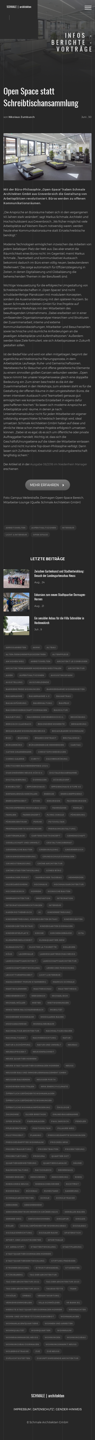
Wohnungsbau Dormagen (22, 1344)
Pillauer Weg (65, 1128)
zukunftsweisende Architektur (57, 1358)
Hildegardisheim (16, 884)
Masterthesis (67, 988)
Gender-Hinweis (69, 1409)
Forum (37, 821)
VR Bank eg (73, 1302)
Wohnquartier (40, 1330)
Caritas (76, 745)
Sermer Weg (13, 1218)
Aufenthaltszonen (43, 527)
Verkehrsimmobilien (19, 1302)
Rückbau (31, 1191)
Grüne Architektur (49, 863)
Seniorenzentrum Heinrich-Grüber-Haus (32, 1211)
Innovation (43, 898)
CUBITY (35, 758)
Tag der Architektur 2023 (62, 1281)
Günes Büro (53, 870)
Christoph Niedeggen (52, 752)
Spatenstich (72, 1232)
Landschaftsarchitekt (21, 961)
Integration (65, 898)
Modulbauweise (16, 1024)
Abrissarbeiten (16, 647)
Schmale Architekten (20, 1198)
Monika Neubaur (43, 1024)
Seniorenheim (33, 1205)
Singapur (62, 1218)
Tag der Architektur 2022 (22, 1281)
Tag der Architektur (43, 1274)
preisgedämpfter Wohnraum (25, 1142)
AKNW (36, 647)
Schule (44, 1198)
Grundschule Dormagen (58, 856)
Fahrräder (59, 807)
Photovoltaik (42, 1128)
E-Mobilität (13, 786)
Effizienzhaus (36, 786)
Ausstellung (14, 682)
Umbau (26, 1295)
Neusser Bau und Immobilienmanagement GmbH (36, 1072)
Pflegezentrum (16, 1128)
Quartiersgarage (55, 1163)
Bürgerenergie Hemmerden (46, 745)
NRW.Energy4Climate (54, 1086)
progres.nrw (59, 1142)
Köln (9, 954)
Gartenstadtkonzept (45, 835)
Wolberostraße (17, 1351)
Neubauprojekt (16, 1051)
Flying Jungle (55, 814)
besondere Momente (51, 724)
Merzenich (38, 995)
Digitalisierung (16, 779)
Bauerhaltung (42, 703)
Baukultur (61, 710)
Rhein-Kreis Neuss (17, 1184)
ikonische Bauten (59, 891)
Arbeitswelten (15, 527)
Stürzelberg (14, 1274)
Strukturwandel (47, 1267)
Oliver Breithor (35, 1114)
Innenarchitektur (17, 898)
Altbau (51, 647)
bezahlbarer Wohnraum (67, 731)
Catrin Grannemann (18, 752)
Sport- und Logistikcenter (23, 1240)
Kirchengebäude (61, 933)
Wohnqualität (15, 1330)
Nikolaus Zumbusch (22, 117)
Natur (67, 1037)
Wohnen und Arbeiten (59, 1323)
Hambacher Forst (17, 877)
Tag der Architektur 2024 (22, 1288)
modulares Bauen (52, 1017)
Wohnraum (64, 1330)
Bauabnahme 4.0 (39, 696)
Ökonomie (12, 1114)
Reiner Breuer (15, 1177)
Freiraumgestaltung (62, 828)
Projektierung (75, 1149)
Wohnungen (52, 1337)
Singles (80, 1218)
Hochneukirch (15, 891)
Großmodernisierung (21, 856)
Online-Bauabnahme (65, 1114)
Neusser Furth (46, 1079)
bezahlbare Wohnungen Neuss (25, 731)
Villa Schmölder (49, 1302)
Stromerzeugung (17, 1267)
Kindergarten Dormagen (56, 926)
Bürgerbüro (14, 745)
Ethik (36, 800)
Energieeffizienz (71, 794)
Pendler (80, 1121)
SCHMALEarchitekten (19, 6)
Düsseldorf (61, 779)
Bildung (23, 738)
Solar (10, 1225)
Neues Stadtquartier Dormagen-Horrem (32, 1065)
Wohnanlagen (70, 1316)
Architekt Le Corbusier (72, 661)
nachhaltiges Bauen (59, 1030)
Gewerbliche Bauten (19, 849)
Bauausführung (16, 703)
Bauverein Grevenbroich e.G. (45, 717)
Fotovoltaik (56, 821)
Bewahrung (78, 724)
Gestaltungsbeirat (59, 842)
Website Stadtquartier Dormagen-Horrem (34, 1309)
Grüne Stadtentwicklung (22, 870)
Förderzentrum (16, 821)
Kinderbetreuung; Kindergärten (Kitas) (31, 919)
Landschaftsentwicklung (23, 968)
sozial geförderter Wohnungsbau (43, 1225)
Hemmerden (75, 877)
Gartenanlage (15, 835)
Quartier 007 (60, 1156)
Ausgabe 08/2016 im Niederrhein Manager (58, 464)
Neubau (72, 1044)
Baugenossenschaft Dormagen (26, 710)
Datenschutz (43, 1409)
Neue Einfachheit (43, 1051)
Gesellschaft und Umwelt (23, 842)
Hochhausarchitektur (69, 884)
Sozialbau (79, 1225)
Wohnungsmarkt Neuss (61, 1344)
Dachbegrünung (57, 758)
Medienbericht (15, 995)
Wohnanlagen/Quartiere (22, 1323)
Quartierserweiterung (21, 1163)
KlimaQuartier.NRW (52, 940)
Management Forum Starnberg (26, 981)
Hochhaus (40, 884)
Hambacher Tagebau (49, 877)
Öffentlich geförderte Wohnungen (29, 1100)
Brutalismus (71, 738)
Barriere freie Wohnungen (23, 689)
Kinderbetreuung (59, 912)
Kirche (39, 933)
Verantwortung (48, 1295)
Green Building (48, 849)
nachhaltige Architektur (22, 1030)
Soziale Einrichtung (19, 1232)
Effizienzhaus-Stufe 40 (66, 786)
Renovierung (60, 1177)
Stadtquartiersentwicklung (25, 1260)
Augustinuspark (62, 675)
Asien (9, 675)
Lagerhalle (26, 954)
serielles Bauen (75, 1211)
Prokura (39, 1156)
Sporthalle (55, 1240)
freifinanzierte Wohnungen (24, 828)
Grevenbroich (74, 849)
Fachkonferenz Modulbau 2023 (26, 807)
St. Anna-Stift (15, 1247)
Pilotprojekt (15, 1135)
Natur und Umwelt (49, 1044)
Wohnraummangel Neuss (22, 1337)
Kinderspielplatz (17, 933)
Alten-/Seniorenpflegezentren (26, 654)
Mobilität (56, 1009)
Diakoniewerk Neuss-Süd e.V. (24, 772)
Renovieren (37, 1177)
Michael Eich (60, 995)
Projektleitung (16, 1156)
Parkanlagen (36, 1121)
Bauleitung (13, 717)
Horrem (36, 891)
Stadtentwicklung (43, 1247)
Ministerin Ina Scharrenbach (24, 1009)
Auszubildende (39, 682)
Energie (49, 794)
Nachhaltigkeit (16, 1037)
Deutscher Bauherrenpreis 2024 (27, 765)
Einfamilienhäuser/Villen (21, 794)
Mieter (36, 1002)
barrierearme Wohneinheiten (66, 689)
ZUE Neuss (53, 1351)
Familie (77, 807)
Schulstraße (65, 1198)
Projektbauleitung (18, 1149)
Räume (77, 1163)
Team (73, 1288)
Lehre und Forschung (60, 968)
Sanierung (72, 1191)
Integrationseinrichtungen (24, 905)
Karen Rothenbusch (19, 912)
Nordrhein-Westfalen (20, 1086)
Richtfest (72, 1184)
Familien (11, 814)
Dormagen (40, 779)
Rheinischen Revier (47, 1184)
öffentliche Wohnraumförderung (28, 1107)
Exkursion (53, 800)
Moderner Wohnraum (20, 1017)
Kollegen (69, 947)
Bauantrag (63, 696)
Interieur (68, 527)
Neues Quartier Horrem (21, 1058)
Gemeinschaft (76, 835)
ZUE (37, 1351)
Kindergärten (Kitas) (19, 926)
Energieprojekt (16, 800)
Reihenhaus (65, 1170)
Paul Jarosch (60, 1121)
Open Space (40, 534)
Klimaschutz (14, 947)
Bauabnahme (14, 696)
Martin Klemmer (16, 988)
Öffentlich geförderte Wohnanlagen (30, 1093)
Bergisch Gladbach (18, 724)
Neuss (70, 1065)
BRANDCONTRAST (45, 738)
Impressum (22, 1409)
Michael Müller (15, 1002)
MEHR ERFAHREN (44, 485)
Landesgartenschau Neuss (57, 954)
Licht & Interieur (16, 534)
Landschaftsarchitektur (60, 961)
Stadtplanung (72, 1247)
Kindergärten (73, 919)
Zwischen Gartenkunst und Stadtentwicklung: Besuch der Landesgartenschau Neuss (59, 573)
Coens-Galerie (15, 758)
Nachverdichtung (44, 1037)
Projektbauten (48, 1149)
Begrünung (78, 717)
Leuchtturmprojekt (19, 975)
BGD (8, 738)
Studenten (72, 1267)
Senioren (12, 1205)
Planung (35, 1135)
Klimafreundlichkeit (19, 940)
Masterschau (42, 988)
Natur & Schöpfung (18, 1044)
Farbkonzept (31, 814)
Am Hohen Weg (15, 661)
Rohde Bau (12, 1191)
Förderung (78, 814)
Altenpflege (60, 654)
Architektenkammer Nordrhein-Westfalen (33, 668)
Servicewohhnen (39, 1218)
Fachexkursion (76, 800)
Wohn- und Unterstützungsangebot (30, 1316)
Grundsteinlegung (18, 863)
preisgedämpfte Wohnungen (66, 1135)
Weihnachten (77, 1309)
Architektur (76, 668)
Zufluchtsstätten (18, 1358)
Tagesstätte (54, 1288)
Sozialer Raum (48, 1232)
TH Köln (11, 1295)
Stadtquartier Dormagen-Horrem (28, 1253)
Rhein (78, 1177)
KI (40, 912)
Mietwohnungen (58, 1002)
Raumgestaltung (17, 1170)
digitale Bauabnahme (63, 772)
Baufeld (64, 703)
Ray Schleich (43, 1170)
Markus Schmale (63, 981)
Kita (81, 933)
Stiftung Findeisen (63, 1260)
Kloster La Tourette (42, 947)
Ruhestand (51, 1191)
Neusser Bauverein (18, 1079)
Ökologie (63, 1107)
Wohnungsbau (76, 1337)
